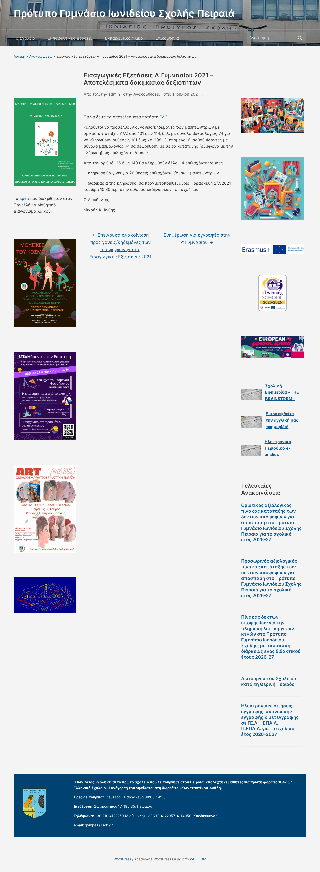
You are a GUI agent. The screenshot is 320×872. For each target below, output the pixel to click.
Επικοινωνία (167, 38)
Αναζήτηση (300, 38)
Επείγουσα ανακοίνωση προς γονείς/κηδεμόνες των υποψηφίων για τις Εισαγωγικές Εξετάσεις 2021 (121, 245)
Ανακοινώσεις (41, 56)
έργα (24, 198)
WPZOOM (198, 859)
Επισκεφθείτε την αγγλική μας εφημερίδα (282, 420)
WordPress (122, 859)
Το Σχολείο (24, 38)
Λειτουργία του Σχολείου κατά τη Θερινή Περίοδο (268, 681)
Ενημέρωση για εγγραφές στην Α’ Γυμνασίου (197, 238)
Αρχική (19, 56)
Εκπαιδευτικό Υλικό (124, 38)
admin (114, 94)
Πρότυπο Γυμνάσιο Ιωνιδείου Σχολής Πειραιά (124, 13)
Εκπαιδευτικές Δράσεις (70, 38)
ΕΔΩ (164, 117)
